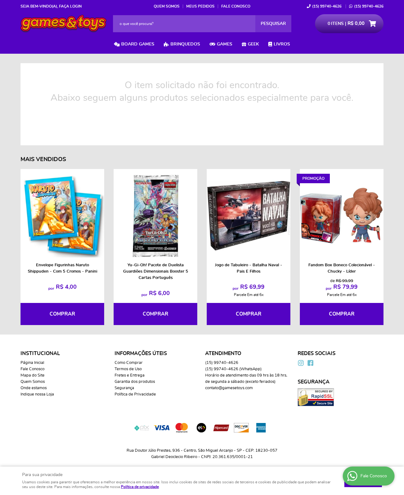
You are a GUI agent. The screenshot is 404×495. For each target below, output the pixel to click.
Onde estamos (34, 388)
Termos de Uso (128, 369)
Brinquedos (185, 44)
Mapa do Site (33, 375)
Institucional (40, 353)
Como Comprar (129, 363)
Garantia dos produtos (135, 382)
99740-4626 (327, 6)
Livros (282, 44)
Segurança (124, 388)
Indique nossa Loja (37, 394)
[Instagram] (301, 363)
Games (224, 44)
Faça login (70, 6)
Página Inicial (32, 363)
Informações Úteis (141, 353)
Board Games (137, 44)
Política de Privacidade (135, 394)
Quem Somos (167, 6)
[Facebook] (310, 363)
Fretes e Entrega (130, 375)
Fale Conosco (235, 6)
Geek (253, 44)
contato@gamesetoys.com (229, 388)
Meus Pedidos (200, 6)
